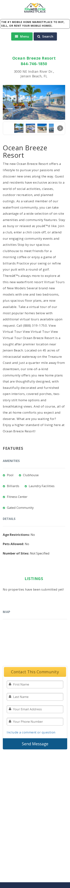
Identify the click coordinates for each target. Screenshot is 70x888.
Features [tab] (13, 448)
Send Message (35, 743)
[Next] (60, 128)
